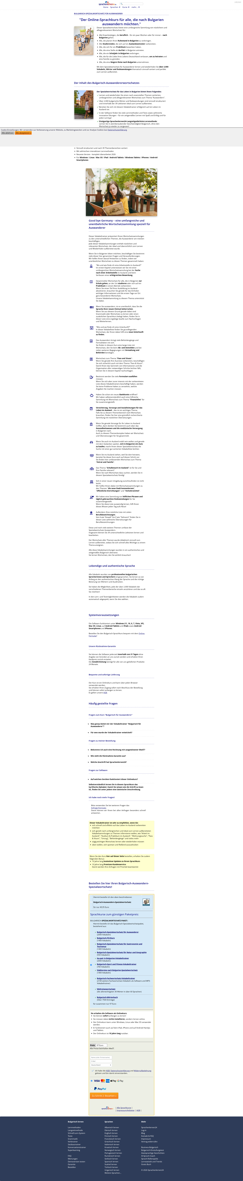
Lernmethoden (74, 1127)
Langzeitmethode (75, 1130)
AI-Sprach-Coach (148, 1156)
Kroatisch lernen (112, 1147)
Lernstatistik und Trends (151, 1161)
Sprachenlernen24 (149, 1127)
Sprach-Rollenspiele (149, 1158)
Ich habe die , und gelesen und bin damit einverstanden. (123, 1070)
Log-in (143, 1130)
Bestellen (72, 1167)
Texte (70, 1136)
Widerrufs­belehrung (142, 1070)
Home (105, 7)
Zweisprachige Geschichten (152, 1153)
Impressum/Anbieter (126, 1110)
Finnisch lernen (111, 1136)
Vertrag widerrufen (149, 1141)
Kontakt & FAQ (147, 1136)
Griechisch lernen (112, 1141)
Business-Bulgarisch (149, 1147)
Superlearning (74, 1150)
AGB (105, 692)
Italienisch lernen (112, 1144)
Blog (143, 1133)
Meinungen (73, 1158)
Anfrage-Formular (98, 808)
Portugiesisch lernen (113, 1153)
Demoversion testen (76, 1161)
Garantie (71, 1164)
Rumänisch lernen (112, 1156)
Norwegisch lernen (113, 1150)
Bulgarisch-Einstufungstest (152, 1150)
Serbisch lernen (111, 1158)
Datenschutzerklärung (117, 130)
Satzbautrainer (74, 1144)
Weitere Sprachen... (113, 1173)
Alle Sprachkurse (124, 1107)
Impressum (146, 1139)
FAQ (69, 1156)
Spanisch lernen (111, 1161)
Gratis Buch (146, 1164)
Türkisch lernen (111, 1167)
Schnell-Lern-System (76, 1133)
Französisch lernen (113, 1139)
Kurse (124, 7)
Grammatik (73, 1139)
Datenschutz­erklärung (120, 1070)
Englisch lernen (111, 1133)
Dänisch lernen (111, 1130)
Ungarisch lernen (112, 1170)
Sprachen (114, 7)
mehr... (135, 7)
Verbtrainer (73, 1141)
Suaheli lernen (111, 1164)
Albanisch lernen (112, 1127)
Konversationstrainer (77, 1147)
